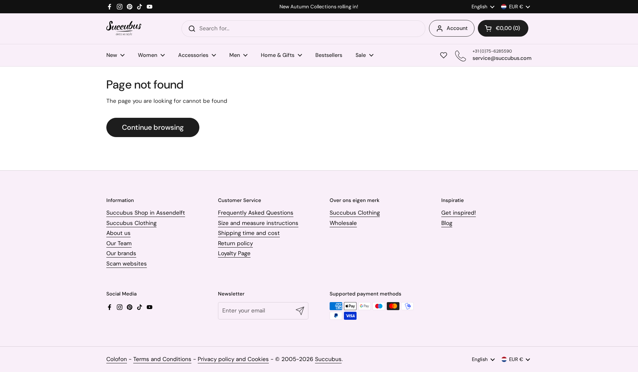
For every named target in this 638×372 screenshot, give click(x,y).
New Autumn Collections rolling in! (318, 6)
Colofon (116, 359)
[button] (503, 28)
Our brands (121, 253)
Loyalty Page (234, 253)
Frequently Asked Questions (255, 212)
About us (118, 233)
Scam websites (126, 263)
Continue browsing (153, 127)
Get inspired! (458, 212)
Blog (446, 223)
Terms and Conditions (162, 359)
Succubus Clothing (131, 223)
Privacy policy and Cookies (233, 359)
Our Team (119, 243)
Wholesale (343, 223)
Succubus (328, 359)
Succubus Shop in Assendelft (145, 212)
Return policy (235, 243)
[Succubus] (123, 28)
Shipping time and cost (249, 233)
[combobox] (303, 28)
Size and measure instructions (258, 223)
